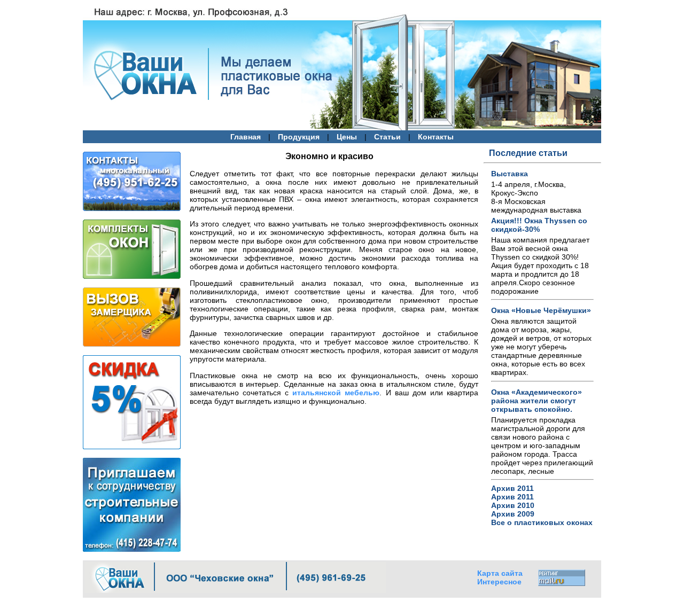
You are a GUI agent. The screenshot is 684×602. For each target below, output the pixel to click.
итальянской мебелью (335, 392)
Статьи (387, 137)
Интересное (499, 581)
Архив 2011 (512, 488)
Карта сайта (500, 573)
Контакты (436, 137)
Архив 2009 (512, 514)
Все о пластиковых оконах (542, 522)
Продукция (299, 137)
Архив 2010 (512, 505)
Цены (347, 137)
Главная (245, 137)
